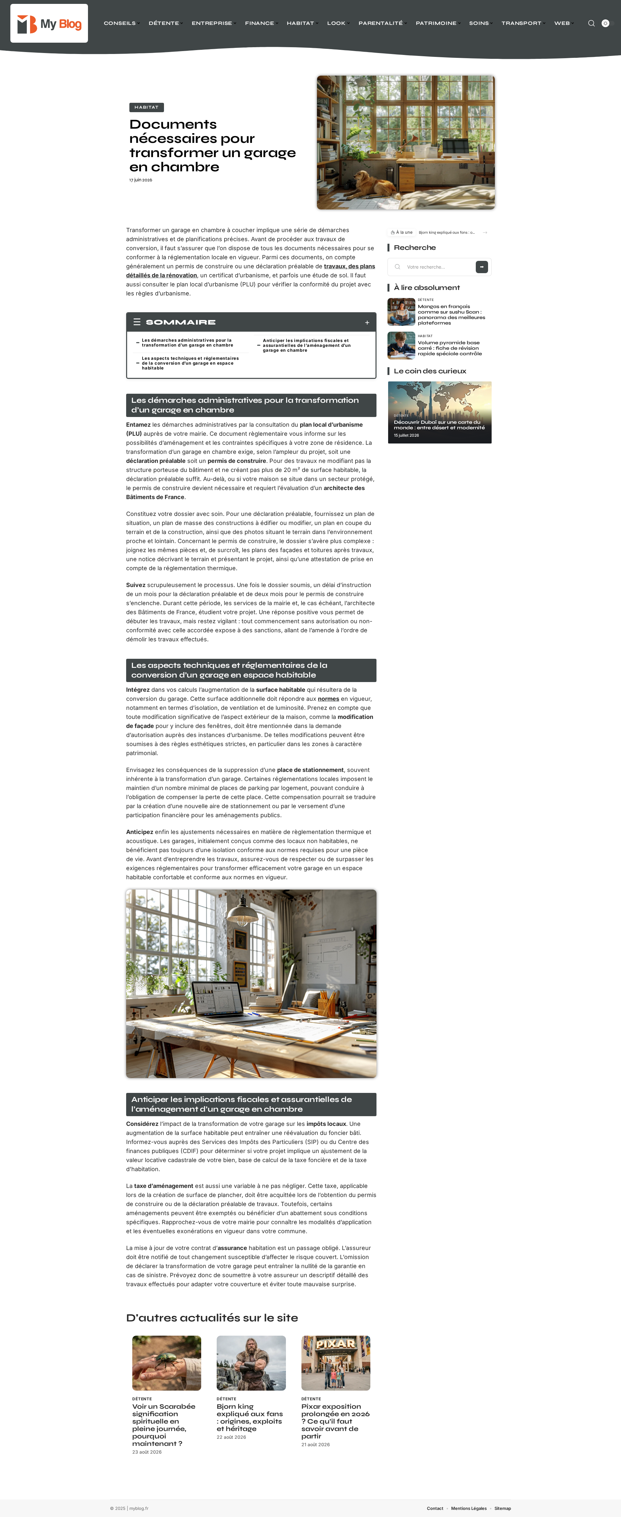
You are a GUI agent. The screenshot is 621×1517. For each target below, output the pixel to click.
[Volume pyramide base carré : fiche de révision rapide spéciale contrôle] (401, 345)
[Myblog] (49, 23)
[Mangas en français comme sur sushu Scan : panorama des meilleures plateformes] (401, 312)
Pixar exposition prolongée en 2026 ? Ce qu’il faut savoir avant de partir (335, 1421)
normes (328, 698)
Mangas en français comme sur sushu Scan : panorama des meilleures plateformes (451, 315)
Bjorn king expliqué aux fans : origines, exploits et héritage (250, 1418)
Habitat (147, 107)
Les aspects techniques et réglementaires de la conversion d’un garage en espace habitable (190, 363)
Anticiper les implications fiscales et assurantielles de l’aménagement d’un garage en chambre (307, 345)
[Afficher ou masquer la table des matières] (293, 322)
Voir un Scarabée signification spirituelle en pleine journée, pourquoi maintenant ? (163, 1425)
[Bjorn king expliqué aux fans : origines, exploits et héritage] (251, 1363)
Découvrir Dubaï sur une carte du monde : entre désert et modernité (439, 425)
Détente (142, 1398)
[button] (485, 232)
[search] (591, 23)
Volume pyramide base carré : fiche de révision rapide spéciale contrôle (450, 348)
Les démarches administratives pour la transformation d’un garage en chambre (188, 342)
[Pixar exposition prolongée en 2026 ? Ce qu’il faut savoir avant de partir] (335, 1363)
